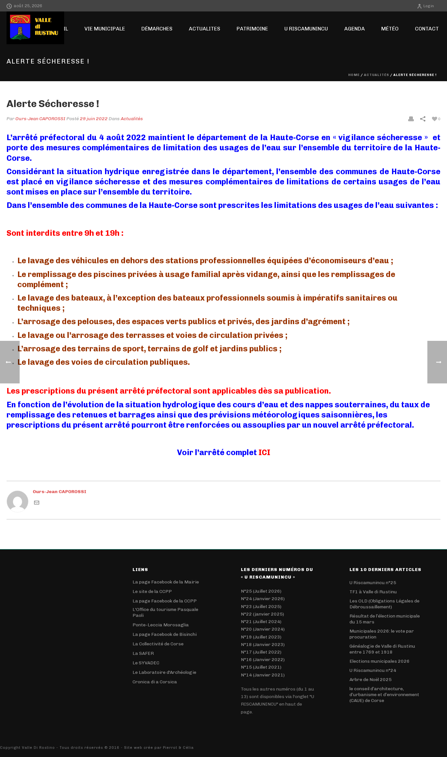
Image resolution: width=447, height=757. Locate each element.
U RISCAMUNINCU (306, 29)
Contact (427, 29)
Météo (390, 29)
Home (354, 75)
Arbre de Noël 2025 (370, 679)
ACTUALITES (204, 29)
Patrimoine (252, 29)
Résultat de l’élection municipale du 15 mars (384, 619)
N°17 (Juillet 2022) (261, 652)
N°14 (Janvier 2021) (263, 675)
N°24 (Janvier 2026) (263, 598)
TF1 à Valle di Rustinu (373, 592)
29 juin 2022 (94, 118)
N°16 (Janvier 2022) (263, 659)
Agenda (354, 29)
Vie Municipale (104, 29)
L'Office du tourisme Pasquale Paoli (165, 612)
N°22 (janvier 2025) (262, 614)
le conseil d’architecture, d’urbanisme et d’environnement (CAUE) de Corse (384, 694)
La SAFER (143, 653)
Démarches (156, 29)
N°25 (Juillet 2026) (261, 591)
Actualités (376, 75)
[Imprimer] (411, 118)
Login (428, 6)
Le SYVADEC (146, 663)
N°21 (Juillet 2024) (261, 621)
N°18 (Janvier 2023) (263, 644)
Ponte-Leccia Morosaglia (161, 625)
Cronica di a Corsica (155, 682)
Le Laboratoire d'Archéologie (164, 672)
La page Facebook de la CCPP (165, 601)
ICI (264, 452)
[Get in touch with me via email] (36, 502)
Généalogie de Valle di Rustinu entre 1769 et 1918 (382, 649)
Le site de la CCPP (152, 591)
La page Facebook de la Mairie (166, 582)
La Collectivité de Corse (158, 644)
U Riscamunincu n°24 (372, 670)
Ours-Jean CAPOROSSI (40, 118)
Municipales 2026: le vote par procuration (381, 634)
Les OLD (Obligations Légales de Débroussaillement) (384, 604)
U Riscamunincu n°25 (372, 582)
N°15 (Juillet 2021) (261, 667)
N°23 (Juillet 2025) (261, 606)
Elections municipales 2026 (379, 661)
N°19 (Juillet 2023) (261, 637)
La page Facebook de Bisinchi (165, 634)
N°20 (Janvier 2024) (263, 629)
